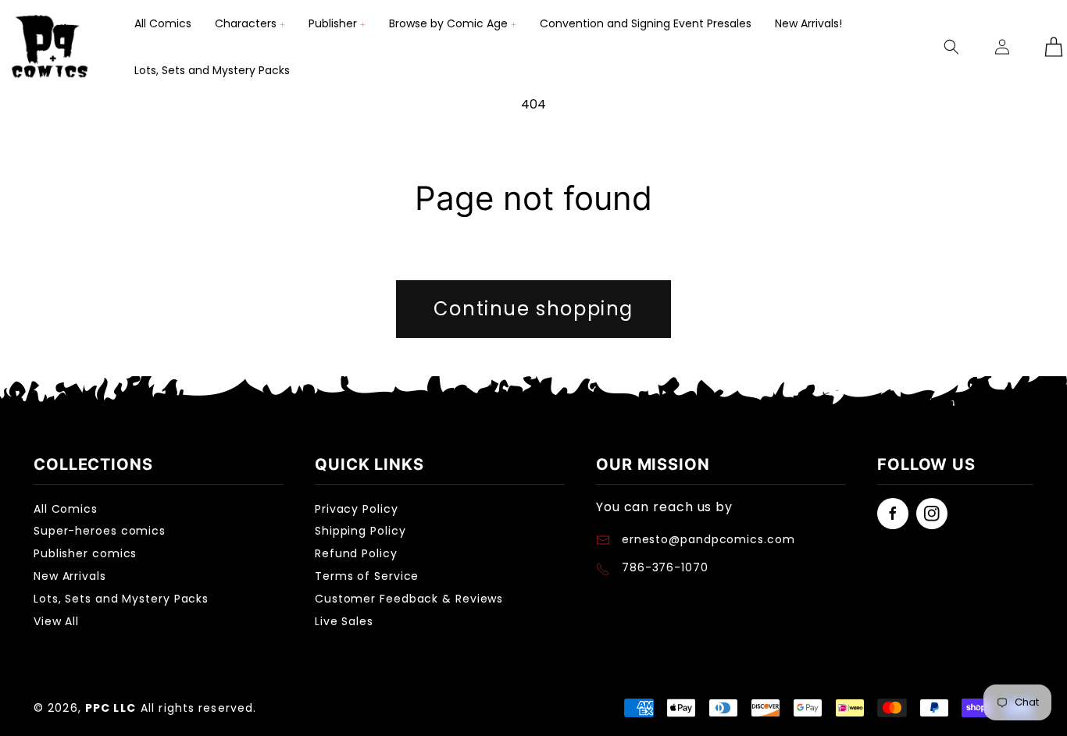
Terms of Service (367, 576)
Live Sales (344, 621)
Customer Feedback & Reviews (409, 598)
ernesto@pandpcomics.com (706, 539)
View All (56, 621)
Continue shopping (533, 309)
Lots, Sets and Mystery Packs (121, 598)
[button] (250, 23)
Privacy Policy (356, 509)
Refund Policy (356, 553)
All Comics (66, 509)
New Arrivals (70, 576)
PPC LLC (110, 708)
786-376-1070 (665, 567)
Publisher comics (85, 553)
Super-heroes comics (100, 531)
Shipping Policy (360, 531)
